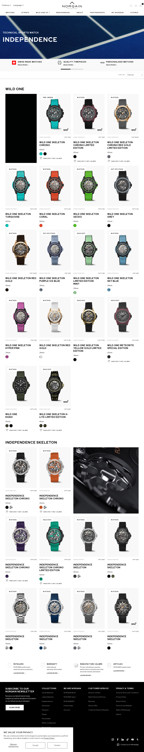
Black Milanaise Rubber (7, 507)
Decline (57, 745)
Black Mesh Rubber (45, 153)
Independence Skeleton (82, 566)
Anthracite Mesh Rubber (108, 356)
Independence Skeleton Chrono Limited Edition (51, 567)
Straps (25, 12)
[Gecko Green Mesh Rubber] (74, 225)
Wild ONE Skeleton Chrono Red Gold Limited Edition (120, 145)
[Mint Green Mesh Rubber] (74, 292)
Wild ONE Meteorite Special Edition (120, 347)
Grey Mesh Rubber (108, 156)
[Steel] (11, 507)
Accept (35, 745)
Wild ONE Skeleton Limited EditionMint (86, 281)
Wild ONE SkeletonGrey (120, 215)
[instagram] (113, 739)
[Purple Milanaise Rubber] (7, 576)
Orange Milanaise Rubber (41, 507)
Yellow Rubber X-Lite (41, 425)
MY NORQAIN (118, 12)
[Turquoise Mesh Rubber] (41, 153)
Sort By (121, 75)
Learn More (19, 673)
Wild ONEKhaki (11, 416)
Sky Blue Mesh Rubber (108, 289)
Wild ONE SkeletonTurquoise (18, 215)
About (80, 12)
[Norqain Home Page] (72, 6)
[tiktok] (127, 739)
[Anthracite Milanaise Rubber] (74, 576)
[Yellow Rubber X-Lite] (41, 425)
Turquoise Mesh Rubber (41, 153)
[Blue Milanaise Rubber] (41, 648)
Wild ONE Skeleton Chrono (52, 144)
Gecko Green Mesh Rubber (74, 225)
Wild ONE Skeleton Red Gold (20, 279)
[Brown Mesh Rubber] (7, 289)
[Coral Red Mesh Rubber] (41, 225)
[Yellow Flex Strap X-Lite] (45, 425)
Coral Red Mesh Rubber (41, 225)
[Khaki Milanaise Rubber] (113, 576)
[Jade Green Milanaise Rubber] (41, 579)
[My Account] (136, 5)
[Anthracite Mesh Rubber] (108, 356)
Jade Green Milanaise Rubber (41, 579)
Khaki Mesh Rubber (7, 425)
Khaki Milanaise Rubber (113, 576)
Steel (11, 507)
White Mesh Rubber (41, 356)
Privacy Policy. (49, 738)
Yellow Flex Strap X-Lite (45, 425)
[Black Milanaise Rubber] (7, 507)
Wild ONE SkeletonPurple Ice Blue (52, 279)
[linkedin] (123, 739)
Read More (22, 65)
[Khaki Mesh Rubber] (7, 425)
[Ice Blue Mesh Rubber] (41, 289)
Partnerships (97, 12)
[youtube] (132, 739)
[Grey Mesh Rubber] (108, 156)
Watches (10, 12)
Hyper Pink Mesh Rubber (7, 356)
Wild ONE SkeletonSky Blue (120, 279)
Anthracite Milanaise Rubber (74, 576)
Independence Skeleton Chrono (17, 497)
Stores (134, 12)
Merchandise (63, 12)
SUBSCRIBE (14, 708)
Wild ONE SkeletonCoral (52, 215)
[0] (141, 5)
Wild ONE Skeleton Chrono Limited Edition (86, 145)
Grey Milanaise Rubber (74, 648)
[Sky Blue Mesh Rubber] (108, 289)
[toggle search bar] (131, 5)
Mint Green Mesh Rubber (74, 292)
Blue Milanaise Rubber (41, 648)
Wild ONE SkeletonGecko (86, 215)
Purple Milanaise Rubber (7, 576)
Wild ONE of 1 (43, 12)
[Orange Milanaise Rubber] (41, 507)
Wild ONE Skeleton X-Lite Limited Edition (53, 416)
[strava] (137, 739)
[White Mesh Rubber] (41, 356)
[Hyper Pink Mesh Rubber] (7, 356)
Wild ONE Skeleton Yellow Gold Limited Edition (87, 348)
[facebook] (118, 739)
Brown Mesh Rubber (7, 289)
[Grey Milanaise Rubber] (74, 648)
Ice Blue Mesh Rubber (41, 289)
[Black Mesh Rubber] (45, 153)
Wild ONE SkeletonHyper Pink (18, 347)
